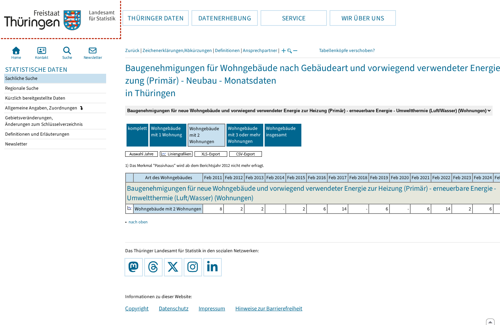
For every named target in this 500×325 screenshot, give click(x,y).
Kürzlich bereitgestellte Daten (34, 98)
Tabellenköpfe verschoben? (347, 50)
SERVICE (283, 18)
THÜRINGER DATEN (153, 18)
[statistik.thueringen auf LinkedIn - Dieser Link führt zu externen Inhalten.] (214, 267)
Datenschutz (173, 308)
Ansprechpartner (260, 50)
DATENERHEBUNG (221, 18)
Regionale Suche (21, 88)
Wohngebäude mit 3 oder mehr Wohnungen (244, 134)
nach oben (138, 222)
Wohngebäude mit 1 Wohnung (166, 131)
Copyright (137, 308)
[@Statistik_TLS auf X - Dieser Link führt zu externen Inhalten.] (174, 267)
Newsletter (15, 144)
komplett (137, 128)
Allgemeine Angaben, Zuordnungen (41, 108)
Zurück (132, 50)
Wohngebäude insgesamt (281, 131)
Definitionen (227, 50)
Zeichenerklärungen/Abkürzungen (177, 50)
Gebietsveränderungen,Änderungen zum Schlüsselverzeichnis (43, 121)
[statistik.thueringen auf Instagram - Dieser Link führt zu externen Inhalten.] (194, 267)
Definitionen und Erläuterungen (36, 134)
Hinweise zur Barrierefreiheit (268, 308)
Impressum (212, 308)
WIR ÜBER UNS (357, 18)
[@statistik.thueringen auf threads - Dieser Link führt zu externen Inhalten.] (155, 267)
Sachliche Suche (20, 78)
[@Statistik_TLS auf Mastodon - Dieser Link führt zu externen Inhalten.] (135, 267)
